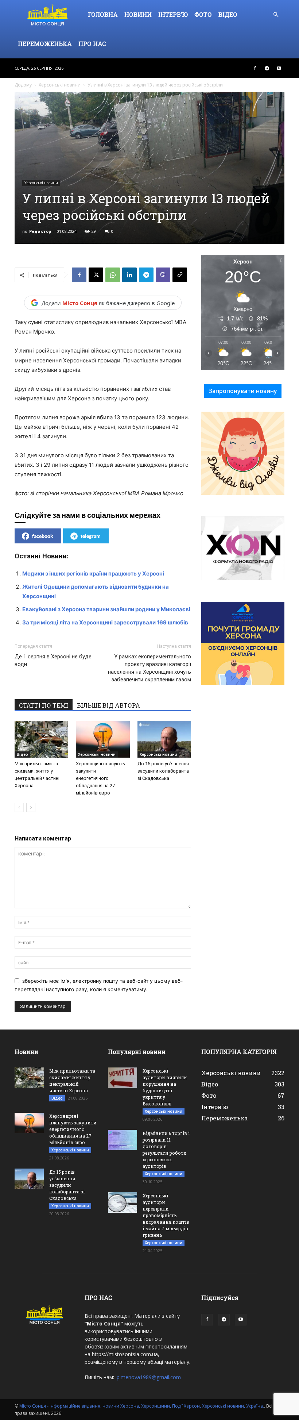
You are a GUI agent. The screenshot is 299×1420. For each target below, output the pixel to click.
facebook (42, 536)
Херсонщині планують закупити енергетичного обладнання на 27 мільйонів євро (100, 778)
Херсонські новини (60, 85)
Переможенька (45, 43)
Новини (138, 14)
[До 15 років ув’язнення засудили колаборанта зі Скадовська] (164, 739)
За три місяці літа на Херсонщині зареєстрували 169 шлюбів (105, 622)
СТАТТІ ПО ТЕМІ (43, 705)
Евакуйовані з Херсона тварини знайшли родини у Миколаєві (106, 609)
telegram (91, 536)
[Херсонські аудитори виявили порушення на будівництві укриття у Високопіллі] (122, 1077)
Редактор (40, 231)
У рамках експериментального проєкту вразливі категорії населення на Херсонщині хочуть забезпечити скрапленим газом (149, 668)
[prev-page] (19, 807)
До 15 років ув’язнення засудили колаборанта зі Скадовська (163, 771)
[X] (96, 275)
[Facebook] (254, 68)
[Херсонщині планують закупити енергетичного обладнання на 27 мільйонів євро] (102, 739)
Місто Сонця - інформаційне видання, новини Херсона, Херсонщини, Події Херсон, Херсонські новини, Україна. (141, 1406)
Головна (103, 14)
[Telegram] (266, 68)
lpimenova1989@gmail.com (148, 1377)
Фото (203, 14)
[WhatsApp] (112, 275)
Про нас (92, 43)
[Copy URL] (179, 275)
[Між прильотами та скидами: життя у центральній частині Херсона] (41, 739)
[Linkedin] (129, 275)
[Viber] (163, 275)
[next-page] (30, 807)
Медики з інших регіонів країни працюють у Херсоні (93, 573)
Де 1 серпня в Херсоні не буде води (53, 660)
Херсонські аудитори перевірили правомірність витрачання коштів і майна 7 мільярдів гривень (166, 1215)
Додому (23, 85)
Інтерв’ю (173, 14)
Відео (227, 14)
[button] (275, 14)
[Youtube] (278, 68)
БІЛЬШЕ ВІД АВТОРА (108, 705)
